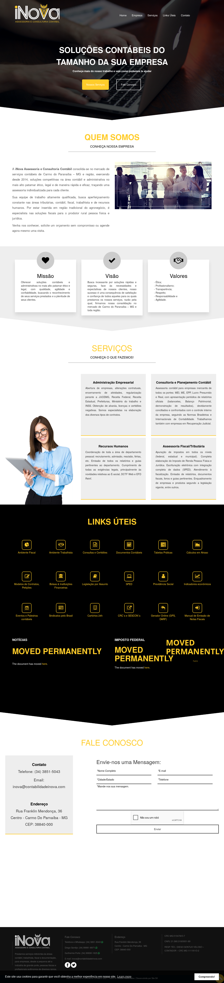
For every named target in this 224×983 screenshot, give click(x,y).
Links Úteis (169, 15)
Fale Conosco (128, 84)
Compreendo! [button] (207, 976)
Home (123, 15)
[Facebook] (67, 964)
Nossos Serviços (95, 84)
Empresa (137, 15)
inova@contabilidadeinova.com (87, 958)
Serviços (153, 15)
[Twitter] (73, 964)
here (44, 664)
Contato (185, 15)
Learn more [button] (124, 976)
